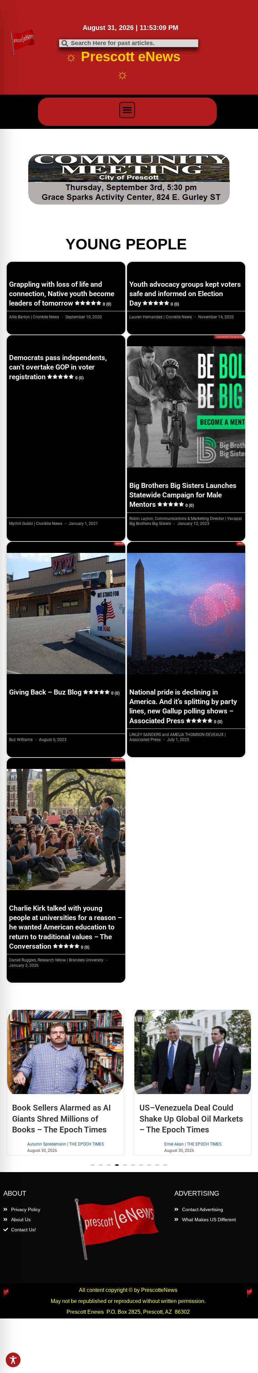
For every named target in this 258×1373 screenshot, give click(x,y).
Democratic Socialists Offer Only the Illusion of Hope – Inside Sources (202, 1068)
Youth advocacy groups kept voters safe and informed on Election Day (185, 243)
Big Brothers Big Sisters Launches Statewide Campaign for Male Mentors (182, 444)
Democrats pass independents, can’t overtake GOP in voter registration (58, 316)
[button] (127, 110)
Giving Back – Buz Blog (64, 642)
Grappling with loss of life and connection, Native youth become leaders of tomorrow (61, 243)
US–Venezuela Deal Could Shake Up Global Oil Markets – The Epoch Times (76, 1068)
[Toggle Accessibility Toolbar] (13, 1360)
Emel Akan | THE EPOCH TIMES (77, 1093)
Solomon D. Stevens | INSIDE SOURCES (205, 1093)
